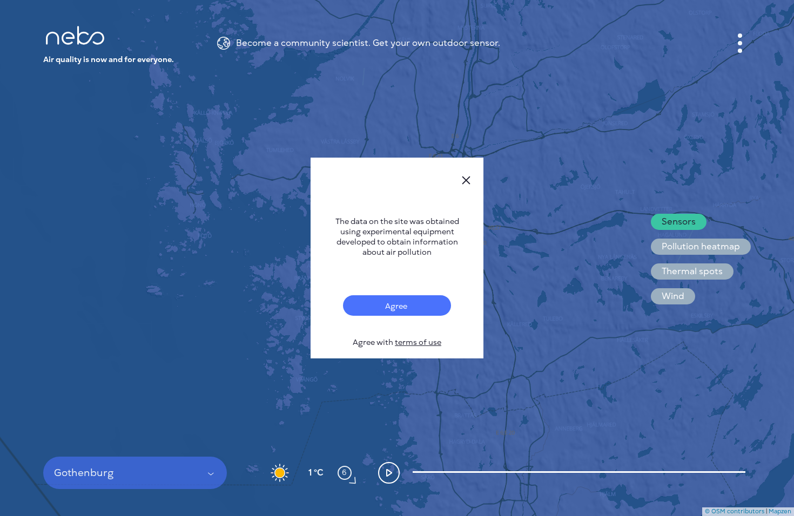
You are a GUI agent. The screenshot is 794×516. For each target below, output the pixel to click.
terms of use (418, 342)
